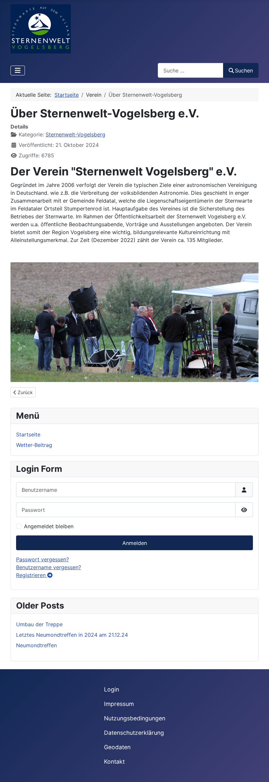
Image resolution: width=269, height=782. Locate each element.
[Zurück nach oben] (257, 770)
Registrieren (31, 575)
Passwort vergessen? (42, 559)
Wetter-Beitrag (34, 445)
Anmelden (134, 543)
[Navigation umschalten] (17, 70)
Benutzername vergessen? (48, 567)
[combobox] (190, 70)
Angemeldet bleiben (48, 526)
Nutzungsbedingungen (134, 718)
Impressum (119, 703)
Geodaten (117, 747)
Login (111, 689)
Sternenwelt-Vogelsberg (75, 134)
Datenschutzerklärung (134, 732)
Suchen (244, 70)
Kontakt (114, 761)
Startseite (28, 434)
